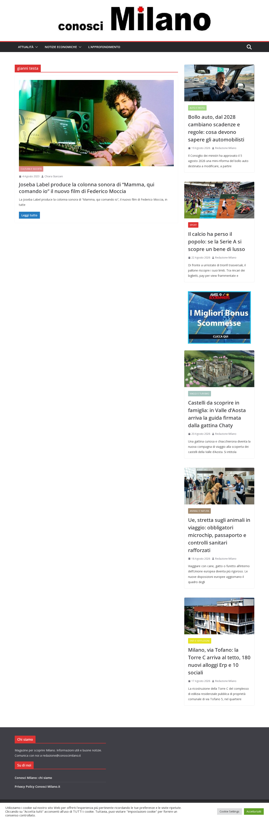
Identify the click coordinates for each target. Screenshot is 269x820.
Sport (193, 224)
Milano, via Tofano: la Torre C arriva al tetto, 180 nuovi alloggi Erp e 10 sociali (219, 661)
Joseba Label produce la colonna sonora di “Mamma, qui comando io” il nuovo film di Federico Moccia (86, 187)
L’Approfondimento (104, 47)
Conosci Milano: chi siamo (33, 778)
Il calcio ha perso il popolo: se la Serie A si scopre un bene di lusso (216, 241)
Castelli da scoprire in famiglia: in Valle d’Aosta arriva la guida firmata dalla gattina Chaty (217, 414)
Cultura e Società (31, 168)
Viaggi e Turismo (199, 393)
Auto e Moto (197, 107)
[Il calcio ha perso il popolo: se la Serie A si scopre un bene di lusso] (219, 200)
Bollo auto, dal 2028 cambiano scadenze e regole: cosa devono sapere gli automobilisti (216, 128)
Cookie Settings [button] (229, 811)
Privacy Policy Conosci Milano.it (37, 787)
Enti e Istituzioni (200, 640)
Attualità (25, 47)
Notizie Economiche (61, 47)
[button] (35, 47)
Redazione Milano (225, 148)
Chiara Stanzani (54, 176)
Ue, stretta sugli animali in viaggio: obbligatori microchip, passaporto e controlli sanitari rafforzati (219, 535)
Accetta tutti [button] (254, 811)
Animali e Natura (199, 510)
